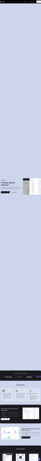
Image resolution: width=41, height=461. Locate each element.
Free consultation (14, 192)
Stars (27, 1)
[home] (3, 1)
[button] (8, 1)
